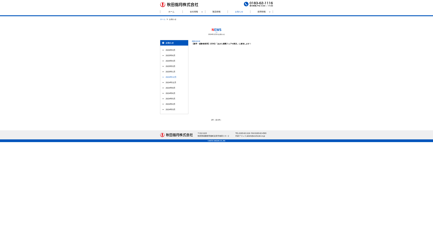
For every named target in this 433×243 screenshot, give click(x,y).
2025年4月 (170, 61)
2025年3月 (170, 66)
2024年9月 (170, 88)
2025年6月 (170, 55)
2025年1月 (170, 72)
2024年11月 (171, 82)
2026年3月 (170, 50)
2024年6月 (170, 93)
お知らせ (170, 43)
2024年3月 (170, 109)
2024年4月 (170, 104)
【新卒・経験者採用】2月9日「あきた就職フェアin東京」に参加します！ (221, 42)
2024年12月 (171, 77)
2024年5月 (170, 99)
